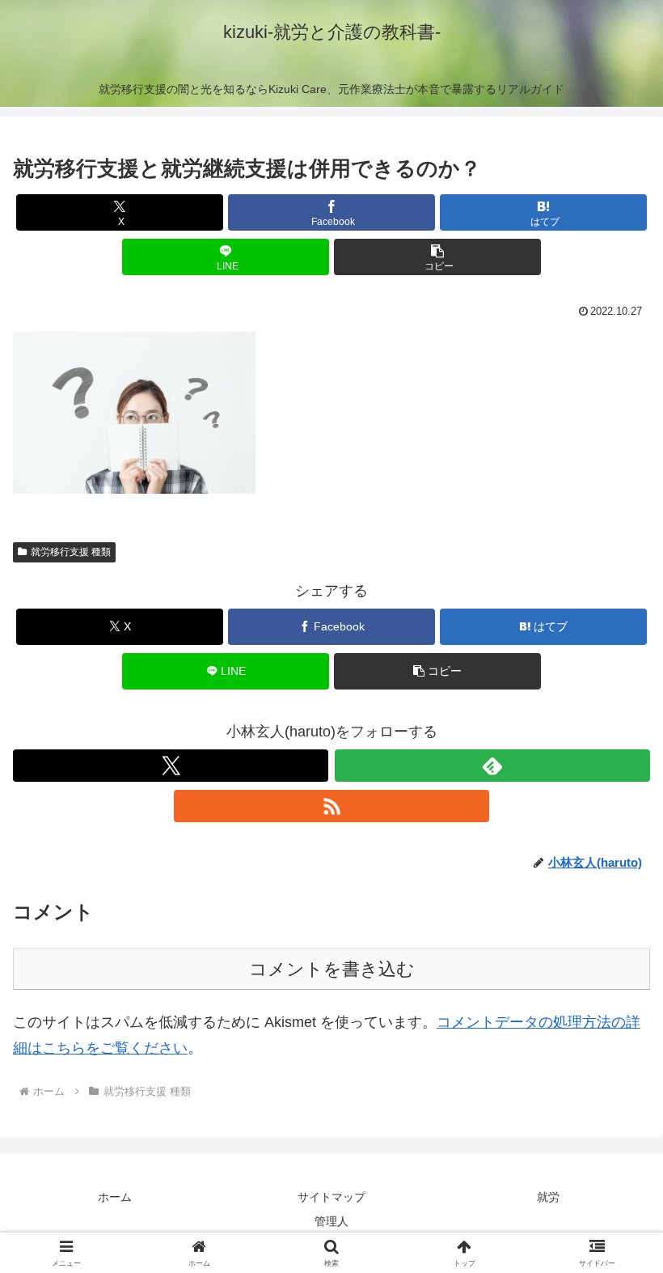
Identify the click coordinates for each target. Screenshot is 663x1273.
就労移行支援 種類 (71, 552)
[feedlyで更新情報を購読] (492, 765)
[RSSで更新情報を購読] (331, 806)
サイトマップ (331, 1196)
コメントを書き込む (332, 969)
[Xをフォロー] (170, 765)
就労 (548, 1196)
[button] (437, 257)
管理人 (331, 1221)
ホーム (115, 1196)
